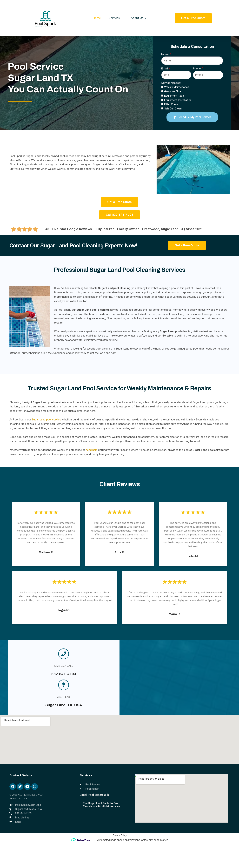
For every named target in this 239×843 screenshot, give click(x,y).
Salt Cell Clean (173, 108)
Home (97, 18)
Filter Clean (171, 104)
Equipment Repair (175, 95)
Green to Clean (173, 91)
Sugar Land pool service (46, 419)
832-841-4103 (63, 674)
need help (91, 450)
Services (114, 18)
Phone (197, 68)
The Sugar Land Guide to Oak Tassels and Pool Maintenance (101, 805)
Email (165, 68)
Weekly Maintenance (176, 87)
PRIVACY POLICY (18, 798)
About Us (137, 18)
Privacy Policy (120, 835)
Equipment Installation (178, 100)
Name (165, 54)
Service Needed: (171, 82)
